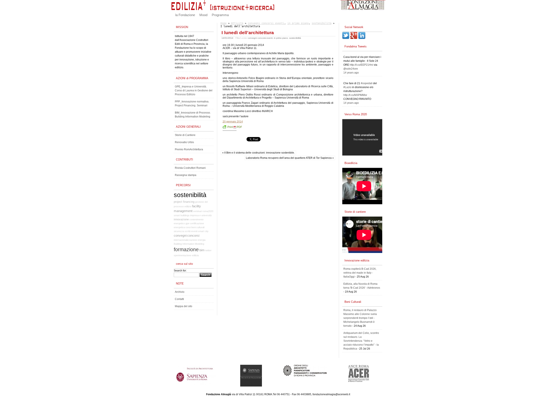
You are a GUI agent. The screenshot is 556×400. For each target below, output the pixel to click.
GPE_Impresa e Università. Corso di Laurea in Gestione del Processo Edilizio (193, 90)
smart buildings (182, 215)
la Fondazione (185, 15)
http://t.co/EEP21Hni (361, 64)
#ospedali (366, 83)
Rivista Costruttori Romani (190, 167)
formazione (186, 249)
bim (202, 250)
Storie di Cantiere (185, 135)
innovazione (181, 219)
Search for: (180, 270)
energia (201, 240)
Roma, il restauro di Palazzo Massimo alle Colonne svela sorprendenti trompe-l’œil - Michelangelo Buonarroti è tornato (360, 318)
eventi (194, 231)
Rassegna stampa (185, 175)
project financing (184, 201)
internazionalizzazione (185, 240)
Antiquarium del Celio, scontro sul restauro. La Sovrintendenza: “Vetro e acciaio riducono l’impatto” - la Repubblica (361, 340)
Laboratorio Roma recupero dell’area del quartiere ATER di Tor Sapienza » (290, 157)
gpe (187, 223)
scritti (187, 231)
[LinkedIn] (361, 38)
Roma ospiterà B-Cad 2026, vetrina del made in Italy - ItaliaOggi (359, 272)
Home (223, 23)
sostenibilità (321, 23)
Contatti (179, 299)
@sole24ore (350, 68)
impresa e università (201, 215)
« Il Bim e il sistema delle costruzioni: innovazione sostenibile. (258, 152)
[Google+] (353, 38)
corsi (188, 227)
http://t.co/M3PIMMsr (355, 95)
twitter (208, 250)
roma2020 (208, 211)
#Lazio (347, 87)
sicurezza (179, 231)
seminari (197, 211)
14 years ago (351, 72)
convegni (180, 235)
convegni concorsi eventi (266, 23)
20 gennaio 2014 (233, 121)
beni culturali (197, 227)
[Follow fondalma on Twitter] (345, 38)
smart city (203, 231)
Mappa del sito (183, 306)
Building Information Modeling (189, 244)
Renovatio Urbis (184, 142)
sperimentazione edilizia (186, 255)
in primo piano (298, 23)
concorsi (193, 235)
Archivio (179, 291)
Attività (237, 23)
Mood (203, 15)
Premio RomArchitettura (189, 149)
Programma (220, 15)
